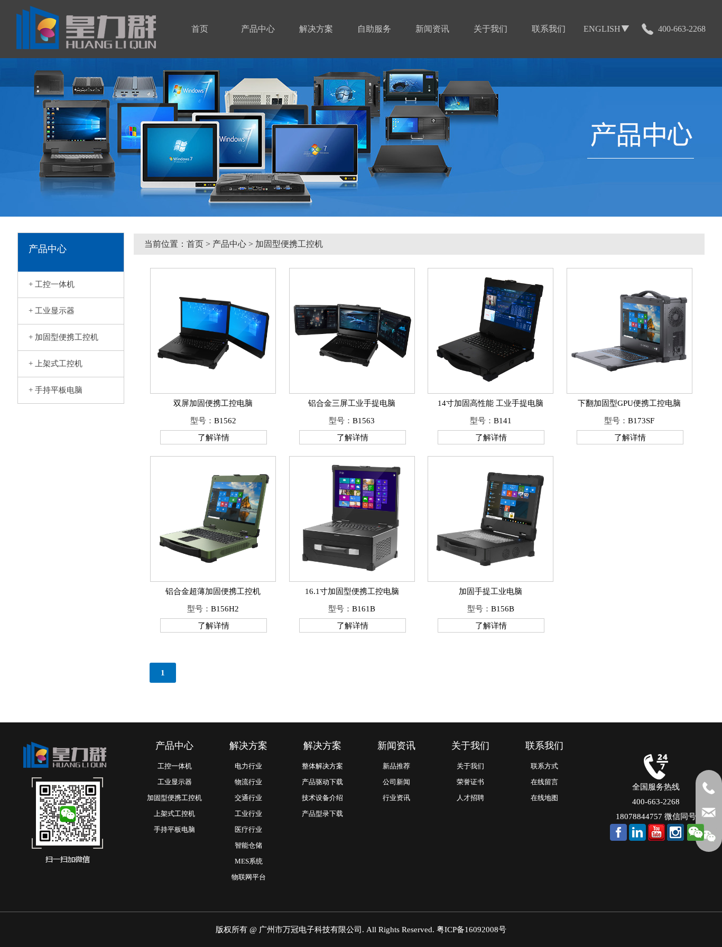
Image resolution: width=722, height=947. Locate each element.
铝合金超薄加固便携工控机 (213, 591)
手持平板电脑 (174, 829)
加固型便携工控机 (174, 798)
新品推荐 (396, 766)
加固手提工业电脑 (490, 591)
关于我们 (470, 766)
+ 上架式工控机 (55, 363)
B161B (363, 609)
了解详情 (213, 437)
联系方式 (544, 766)
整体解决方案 (322, 766)
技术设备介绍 (322, 798)
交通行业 (248, 798)
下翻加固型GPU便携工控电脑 (629, 403)
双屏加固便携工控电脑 (213, 403)
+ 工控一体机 (52, 284)
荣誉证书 (470, 782)
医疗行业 (248, 829)
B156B (502, 609)
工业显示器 (175, 782)
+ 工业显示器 (52, 311)
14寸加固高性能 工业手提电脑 (490, 403)
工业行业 (248, 814)
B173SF (641, 420)
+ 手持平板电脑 (55, 390)
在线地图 (544, 798)
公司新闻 (396, 782)
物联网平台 (249, 877)
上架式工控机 (174, 814)
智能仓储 (248, 845)
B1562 (225, 420)
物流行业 (248, 782)
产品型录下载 (322, 814)
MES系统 (249, 861)
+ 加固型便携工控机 (63, 337)
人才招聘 (470, 798)
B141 (503, 420)
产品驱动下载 (322, 782)
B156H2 (225, 609)
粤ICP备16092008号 (471, 929)
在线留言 (544, 782)
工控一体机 (175, 766)
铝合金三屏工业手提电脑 (351, 403)
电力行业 (248, 766)
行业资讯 (396, 798)
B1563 (364, 420)
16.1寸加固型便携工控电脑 (352, 591)
